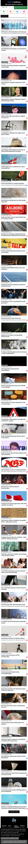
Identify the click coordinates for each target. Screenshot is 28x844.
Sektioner (4, 7)
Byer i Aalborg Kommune (20, 7)
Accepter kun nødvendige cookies (10, 838)
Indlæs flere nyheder (14, 811)
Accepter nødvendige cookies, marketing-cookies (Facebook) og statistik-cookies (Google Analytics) (14, 842)
